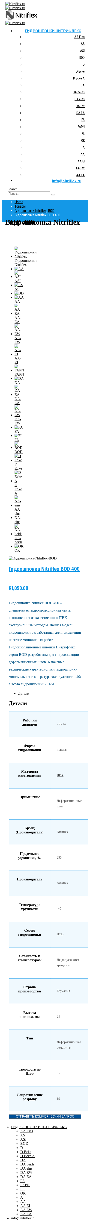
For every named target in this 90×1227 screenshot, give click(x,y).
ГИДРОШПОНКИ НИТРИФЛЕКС (53, 31)
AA (83, 154)
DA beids (79, 92)
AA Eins (79, 37)
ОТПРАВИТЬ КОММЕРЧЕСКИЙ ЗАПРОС (45, 1116)
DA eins (80, 99)
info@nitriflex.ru (66, 181)
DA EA (80, 113)
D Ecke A (79, 78)
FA (83, 120)
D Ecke (80, 71)
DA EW (80, 106)
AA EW (80, 168)
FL (83, 133)
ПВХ (60, 775)
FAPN (81, 127)
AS (83, 44)
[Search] (53, 194)
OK (83, 140)
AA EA (80, 175)
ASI (82, 51)
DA (83, 85)
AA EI (81, 161)
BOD (82, 57)
